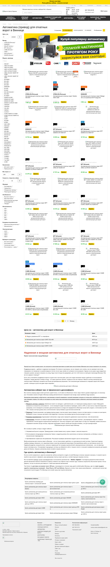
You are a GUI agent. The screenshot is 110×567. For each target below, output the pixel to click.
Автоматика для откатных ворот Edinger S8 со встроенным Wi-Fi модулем (93, 96)
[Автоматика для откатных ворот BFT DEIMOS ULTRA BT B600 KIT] (38, 150)
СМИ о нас (57, 548)
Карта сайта (58, 542)
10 (41, 92)
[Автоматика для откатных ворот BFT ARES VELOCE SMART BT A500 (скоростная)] (38, 222)
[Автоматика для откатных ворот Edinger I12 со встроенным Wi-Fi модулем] (38, 115)
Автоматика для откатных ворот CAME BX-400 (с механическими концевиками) (37, 273)
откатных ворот (35, 392)
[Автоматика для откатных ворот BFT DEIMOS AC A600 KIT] (93, 115)
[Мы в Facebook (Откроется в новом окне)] (65, 5)
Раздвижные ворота (29, 369)
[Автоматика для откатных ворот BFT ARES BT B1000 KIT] (65, 150)
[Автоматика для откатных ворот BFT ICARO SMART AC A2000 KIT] (93, 187)
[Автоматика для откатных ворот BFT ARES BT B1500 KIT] (38, 187)
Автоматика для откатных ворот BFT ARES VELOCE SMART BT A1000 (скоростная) (64, 239)
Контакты (29, 5)
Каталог (4, 5)
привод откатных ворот (52, 412)
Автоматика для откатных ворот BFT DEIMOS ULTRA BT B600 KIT (36, 168)
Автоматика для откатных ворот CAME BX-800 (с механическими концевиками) (65, 273)
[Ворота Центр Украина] (11, 524)
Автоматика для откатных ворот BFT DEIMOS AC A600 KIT (92, 131)
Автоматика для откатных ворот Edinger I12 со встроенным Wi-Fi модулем (37, 131)
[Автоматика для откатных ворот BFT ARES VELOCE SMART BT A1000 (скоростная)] (65, 222)
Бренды (24, 5)
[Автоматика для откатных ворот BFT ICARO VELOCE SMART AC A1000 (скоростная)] (93, 222)
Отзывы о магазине (52, 5)
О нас (56, 550)
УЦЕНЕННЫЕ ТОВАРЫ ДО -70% (98, 18)
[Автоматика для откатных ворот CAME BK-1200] (65, 292)
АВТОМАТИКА (37, 18)
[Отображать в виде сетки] (104, 30)
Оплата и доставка (16, 5)
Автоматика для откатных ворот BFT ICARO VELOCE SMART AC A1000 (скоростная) (92, 239)
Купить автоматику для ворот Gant (34, 513)
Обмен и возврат (59, 544)
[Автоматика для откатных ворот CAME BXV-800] (93, 257)
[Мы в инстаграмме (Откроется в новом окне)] (69, 5)
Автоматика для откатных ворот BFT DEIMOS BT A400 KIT (64, 131)
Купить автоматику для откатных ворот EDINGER (64, 503)
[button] (108, 2)
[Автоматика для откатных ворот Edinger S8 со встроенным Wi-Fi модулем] (93, 80)
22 (70, 92)
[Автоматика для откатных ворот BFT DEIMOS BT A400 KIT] (65, 115)
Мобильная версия (9, 541)
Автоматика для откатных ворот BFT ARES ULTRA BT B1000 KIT (92, 166)
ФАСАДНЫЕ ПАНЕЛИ (81, 18)
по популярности (67, 30)
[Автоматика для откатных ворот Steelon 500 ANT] (38, 80)
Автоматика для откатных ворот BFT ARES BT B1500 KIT (36, 203)
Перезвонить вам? (89, 12)
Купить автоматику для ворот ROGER (60, 497)
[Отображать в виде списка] (106, 30)
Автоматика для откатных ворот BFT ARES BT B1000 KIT (64, 166)
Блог (9, 5)
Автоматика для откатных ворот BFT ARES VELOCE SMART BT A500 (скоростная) (36, 239)
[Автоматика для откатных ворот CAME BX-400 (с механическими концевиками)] (38, 257)
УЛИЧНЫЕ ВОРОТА (24, 18)
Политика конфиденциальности (60, 553)
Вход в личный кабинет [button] (61, 525)
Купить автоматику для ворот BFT (90, 492)
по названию (88, 30)
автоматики (50, 457)
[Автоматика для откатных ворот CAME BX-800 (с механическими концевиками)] (65, 257)
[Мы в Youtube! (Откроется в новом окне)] (67, 5)
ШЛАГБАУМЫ (68, 18)
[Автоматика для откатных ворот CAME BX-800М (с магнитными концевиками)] (38, 292)
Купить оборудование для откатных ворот (93, 482)
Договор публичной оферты (62, 546)
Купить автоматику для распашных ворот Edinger (64, 513)
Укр (72, 5)
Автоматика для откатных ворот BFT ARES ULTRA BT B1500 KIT (64, 203)
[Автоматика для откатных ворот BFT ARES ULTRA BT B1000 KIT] (93, 150)
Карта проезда (94, 533)
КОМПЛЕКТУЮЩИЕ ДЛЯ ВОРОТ (53, 18)
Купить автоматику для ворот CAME (35, 508)
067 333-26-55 (89, 10)
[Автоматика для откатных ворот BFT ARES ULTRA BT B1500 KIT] (65, 187)
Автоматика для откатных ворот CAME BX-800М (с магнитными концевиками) (37, 308)
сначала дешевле (78, 30)
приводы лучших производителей (42, 459)
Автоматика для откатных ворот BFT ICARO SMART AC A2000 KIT (92, 203)
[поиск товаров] (60, 12)
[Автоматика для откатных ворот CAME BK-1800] (93, 292)
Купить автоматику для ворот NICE (35, 497)
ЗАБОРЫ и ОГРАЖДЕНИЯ (11, 18)
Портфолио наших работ (39, 5)
